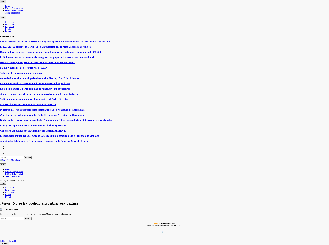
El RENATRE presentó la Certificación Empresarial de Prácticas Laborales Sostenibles (45, 46)
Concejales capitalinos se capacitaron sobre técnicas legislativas (33, 125)
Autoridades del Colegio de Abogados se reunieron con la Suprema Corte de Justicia (44, 141)
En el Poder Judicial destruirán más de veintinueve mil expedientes (35, 83)
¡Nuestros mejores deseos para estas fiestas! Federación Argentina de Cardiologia (42, 109)
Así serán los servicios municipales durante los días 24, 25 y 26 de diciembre (39, 78)
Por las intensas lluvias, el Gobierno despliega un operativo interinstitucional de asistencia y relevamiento (55, 41)
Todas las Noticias (12, 13)
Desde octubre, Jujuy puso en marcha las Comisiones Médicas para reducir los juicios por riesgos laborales (56, 120)
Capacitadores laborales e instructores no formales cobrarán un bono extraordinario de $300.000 (51, 52)
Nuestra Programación (14, 8)
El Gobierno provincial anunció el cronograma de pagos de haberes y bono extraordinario (47, 57)
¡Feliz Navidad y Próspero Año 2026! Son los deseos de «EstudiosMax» (37, 62)
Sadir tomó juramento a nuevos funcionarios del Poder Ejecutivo (34, 99)
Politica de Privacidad (14, 10)
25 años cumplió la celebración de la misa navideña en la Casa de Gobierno (39, 94)
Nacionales (9, 22)
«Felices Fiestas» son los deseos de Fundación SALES (28, 104)
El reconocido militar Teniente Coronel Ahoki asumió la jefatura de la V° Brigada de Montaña (49, 135)
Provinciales (10, 24)
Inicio (7, 6)
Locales (8, 29)
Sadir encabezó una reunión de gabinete (21, 73)
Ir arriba (5, 244)
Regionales (9, 26)
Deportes (8, 31)
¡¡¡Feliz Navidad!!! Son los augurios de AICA (23, 67)
